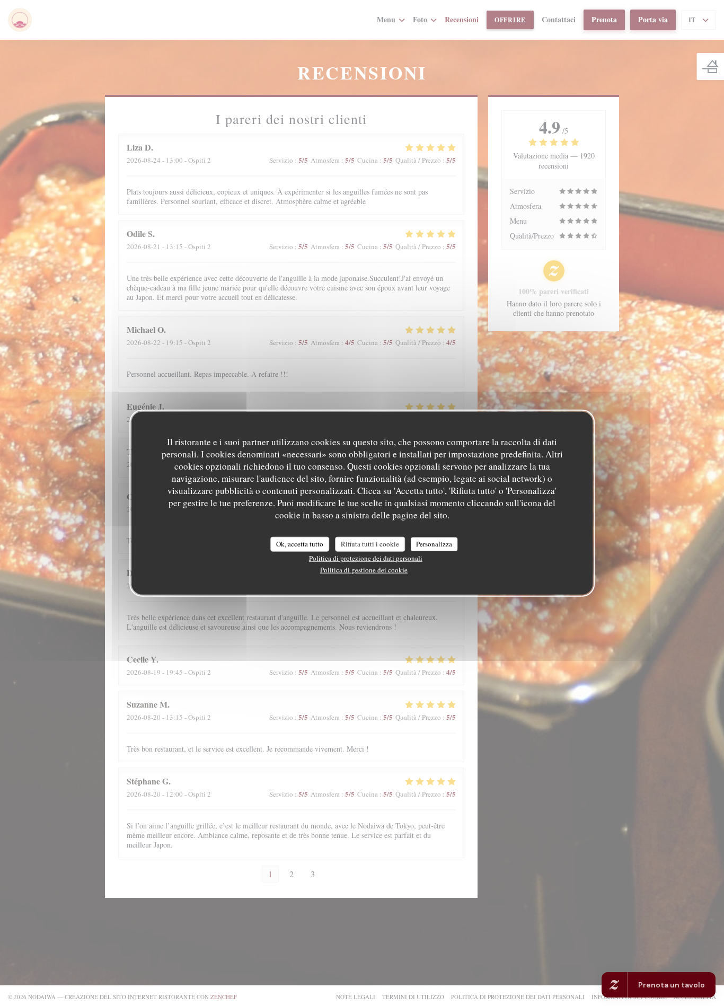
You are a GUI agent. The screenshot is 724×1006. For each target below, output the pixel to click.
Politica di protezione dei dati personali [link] (365, 557)
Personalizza (434, 544)
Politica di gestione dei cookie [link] (364, 569)
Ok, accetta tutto (299, 544)
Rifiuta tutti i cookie (370, 544)
